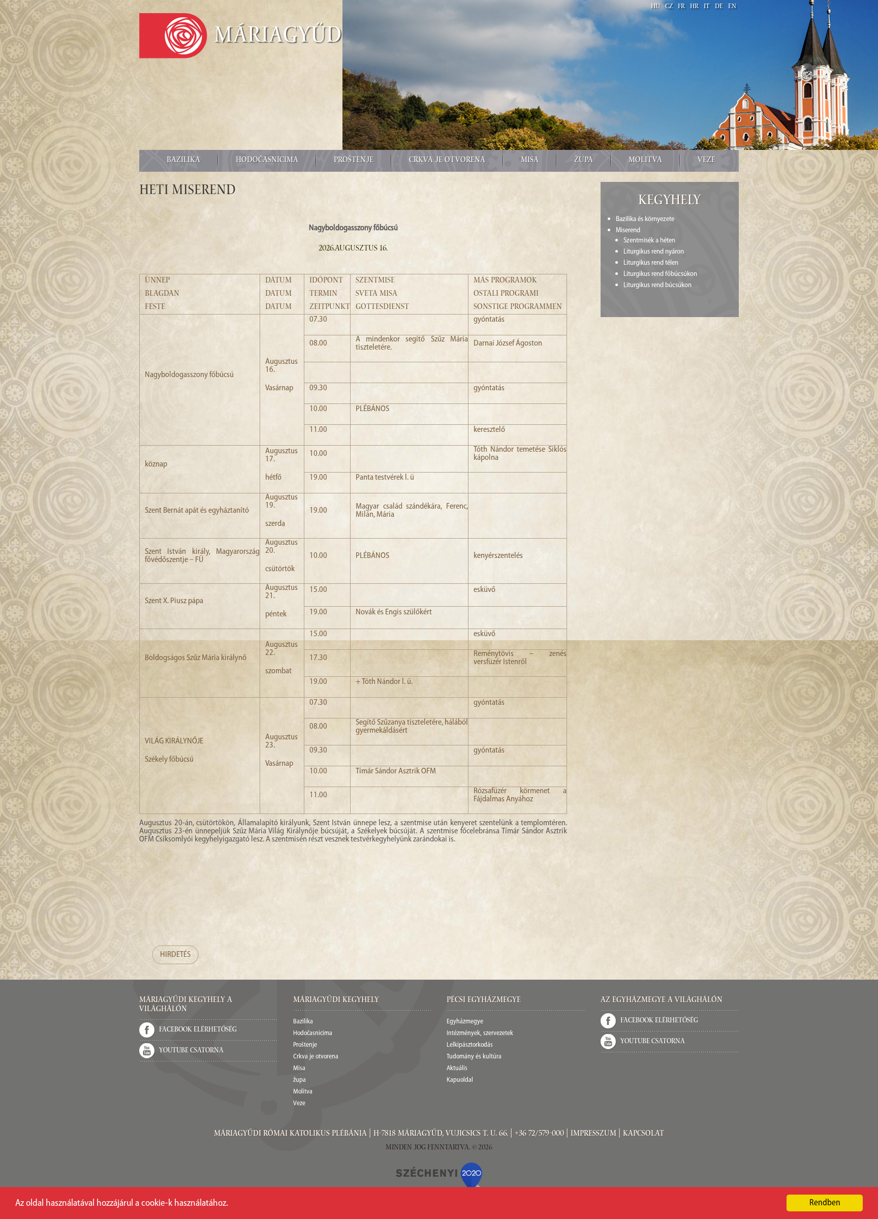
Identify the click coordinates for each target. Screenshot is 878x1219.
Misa (530, 160)
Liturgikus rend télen (650, 263)
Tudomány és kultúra (474, 1056)
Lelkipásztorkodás (470, 1045)
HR (694, 7)
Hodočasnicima (267, 160)
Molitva (645, 160)
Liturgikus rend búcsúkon (657, 285)
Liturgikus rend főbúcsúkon (660, 274)
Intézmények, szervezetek (480, 1033)
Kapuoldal (460, 1080)
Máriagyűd (278, 37)
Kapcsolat (643, 1134)
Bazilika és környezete (645, 219)
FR (681, 7)
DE (719, 7)
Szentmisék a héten (649, 240)
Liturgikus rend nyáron (653, 252)
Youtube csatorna (191, 1051)
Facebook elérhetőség (198, 1030)
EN (732, 7)
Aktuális (457, 1068)
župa (583, 160)
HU (655, 7)
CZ (669, 7)
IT (707, 7)
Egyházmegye (465, 1021)
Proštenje (353, 160)
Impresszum (593, 1134)
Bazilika (183, 160)
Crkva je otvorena (447, 160)
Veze (706, 160)
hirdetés (175, 955)
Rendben (824, 1203)
